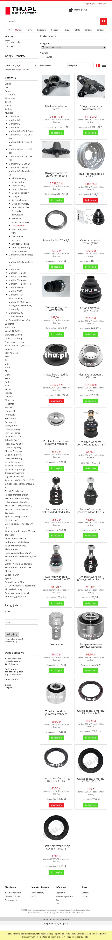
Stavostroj (10, 407)
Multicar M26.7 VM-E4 (19, 163)
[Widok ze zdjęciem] (98, 65)
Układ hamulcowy (20, 207)
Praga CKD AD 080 (14, 443)
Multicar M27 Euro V (18, 167)
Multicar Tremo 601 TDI (20, 283)
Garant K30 (10, 94)
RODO (58, 903)
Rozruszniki (10, 422)
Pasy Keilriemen (13, 433)
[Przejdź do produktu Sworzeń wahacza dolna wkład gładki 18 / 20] (91, 424)
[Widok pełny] (104, 65)
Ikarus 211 (10, 411)
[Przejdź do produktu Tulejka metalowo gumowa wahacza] (91, 626)
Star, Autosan (11, 352)
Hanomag (9, 403)
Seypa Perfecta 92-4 (14, 582)
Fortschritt (10, 327)
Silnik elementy (19, 178)
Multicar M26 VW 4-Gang (21, 131)
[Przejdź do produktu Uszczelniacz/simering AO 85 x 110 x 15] (56, 828)
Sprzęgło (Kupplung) (15, 469)
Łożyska (8, 393)
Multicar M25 (15, 127)
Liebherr (9, 396)
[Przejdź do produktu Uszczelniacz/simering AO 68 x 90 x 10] (91, 761)
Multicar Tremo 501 (18, 272)
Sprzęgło (16, 196)
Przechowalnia (11, 900)
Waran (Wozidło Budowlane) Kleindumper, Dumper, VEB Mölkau (18, 567)
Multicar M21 (15, 116)
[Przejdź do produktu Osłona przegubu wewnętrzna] (91, 222)
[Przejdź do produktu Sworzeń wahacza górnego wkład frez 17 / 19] (91, 491)
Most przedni (18, 225)
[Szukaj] (103, 21)
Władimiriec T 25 (13, 436)
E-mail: (8, 611)
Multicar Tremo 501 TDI (20, 276)
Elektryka (9, 400)
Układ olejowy (18, 185)
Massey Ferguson (13, 451)
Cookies (59, 900)
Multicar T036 (15, 291)
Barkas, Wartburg (13, 338)
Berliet (8, 382)
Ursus (8, 374)
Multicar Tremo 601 (18, 280)
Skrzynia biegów (19, 200)
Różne (8, 389)
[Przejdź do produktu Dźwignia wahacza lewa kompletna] (91, 88)
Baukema (9, 323)
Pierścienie (10, 418)
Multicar (9, 112)
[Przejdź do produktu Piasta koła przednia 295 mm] (56, 357)
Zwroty (33, 896)
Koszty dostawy (37, 892)
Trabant (9, 109)
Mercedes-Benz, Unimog (17, 498)
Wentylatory (11, 425)
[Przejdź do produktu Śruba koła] (56, 626)
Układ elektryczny (20, 192)
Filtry (7, 367)
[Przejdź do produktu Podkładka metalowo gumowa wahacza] (56, 423)
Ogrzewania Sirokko (14, 476)
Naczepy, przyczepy (14, 342)
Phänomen (10, 98)
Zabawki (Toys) (12, 440)
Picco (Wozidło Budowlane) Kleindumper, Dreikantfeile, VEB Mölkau (20, 557)
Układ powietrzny (20, 251)
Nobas (8, 105)
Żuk (6, 360)
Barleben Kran (12, 574)
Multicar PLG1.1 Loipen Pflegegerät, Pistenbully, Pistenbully (20, 306)
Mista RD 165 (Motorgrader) (18, 505)
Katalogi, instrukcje (14, 465)
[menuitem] (9, 29)
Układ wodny (18, 182)
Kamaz (8, 385)
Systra (8, 578)
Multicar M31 (15, 269)
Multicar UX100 (16, 287)
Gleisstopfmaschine (14, 473)
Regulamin (60, 892)
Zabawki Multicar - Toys (20, 320)
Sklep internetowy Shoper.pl (56, 923)
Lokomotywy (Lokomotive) (17, 502)
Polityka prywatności (65, 896)
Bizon (7, 371)
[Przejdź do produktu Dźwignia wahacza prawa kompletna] (56, 155)
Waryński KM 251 (13, 331)
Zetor (7, 378)
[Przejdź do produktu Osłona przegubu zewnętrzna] (91, 290)
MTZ (7, 356)
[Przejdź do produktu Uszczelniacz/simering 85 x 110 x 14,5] (91, 693)
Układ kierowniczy (20, 203)
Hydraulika (10, 414)
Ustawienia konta (12, 896)
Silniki (8, 83)
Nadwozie (16, 218)
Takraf (8, 102)
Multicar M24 (15, 123)
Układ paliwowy (19, 189)
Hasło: (8, 622)
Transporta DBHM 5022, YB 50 (19, 480)
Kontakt (85, 892)
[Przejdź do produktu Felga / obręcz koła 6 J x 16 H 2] (91, 155)
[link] (73, 47)
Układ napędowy (13, 447)
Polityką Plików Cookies (73, 933)
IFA (6, 87)
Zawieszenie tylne (20, 243)
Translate (26, 69)
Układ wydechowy (20, 222)
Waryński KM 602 (13, 334)
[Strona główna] (21, 10)
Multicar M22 (15, 120)
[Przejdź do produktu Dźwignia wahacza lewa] (56, 88)
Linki (7, 363)
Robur (8, 91)
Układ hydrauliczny (21, 247)
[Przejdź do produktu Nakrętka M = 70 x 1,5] (56, 222)
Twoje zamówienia (13, 892)
